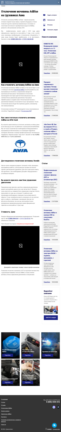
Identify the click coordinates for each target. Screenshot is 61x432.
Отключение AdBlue (6, 408)
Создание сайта (56, 429)
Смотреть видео (52, 29)
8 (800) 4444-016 (16, 39)
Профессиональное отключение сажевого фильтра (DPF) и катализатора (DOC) (50, 175)
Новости (3, 424)
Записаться (51, 20)
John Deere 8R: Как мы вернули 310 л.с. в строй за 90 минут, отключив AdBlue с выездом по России (51, 129)
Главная (3, 6)
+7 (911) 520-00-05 (27, 39)
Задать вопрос (52, 15)
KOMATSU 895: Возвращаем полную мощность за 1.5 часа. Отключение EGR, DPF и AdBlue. (51, 48)
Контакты (4, 417)
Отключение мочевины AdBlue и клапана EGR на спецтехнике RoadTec (50, 215)
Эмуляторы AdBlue (6, 414)
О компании (4, 399)
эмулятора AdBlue (19, 90)
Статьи (3, 402)
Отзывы (50, 25)
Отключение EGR (26, 111)
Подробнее (47, 73)
